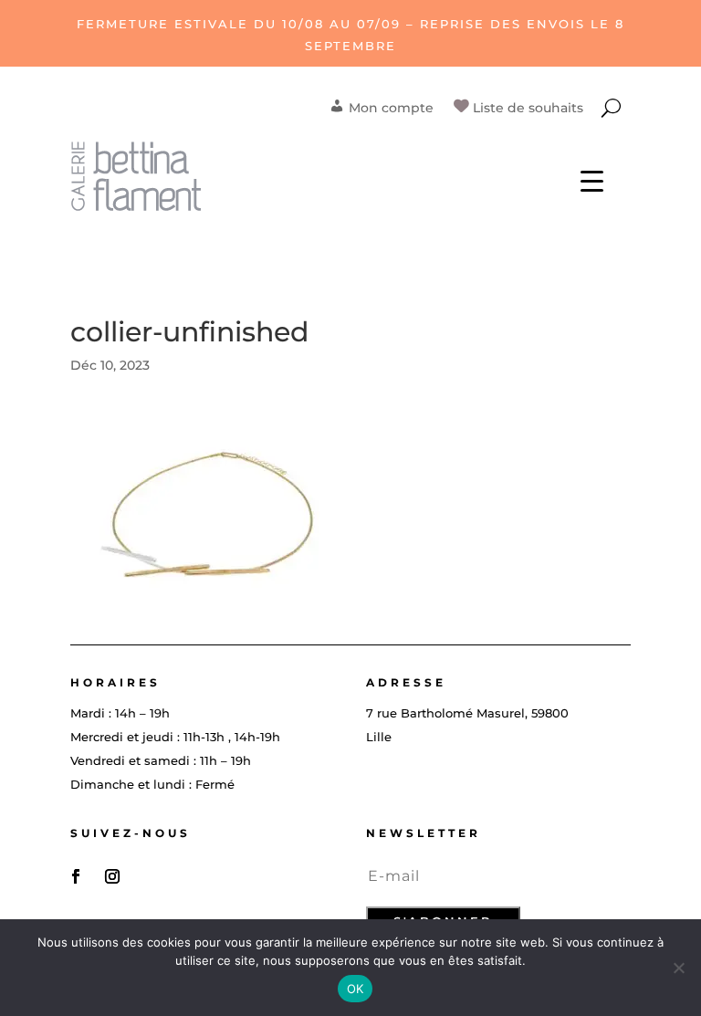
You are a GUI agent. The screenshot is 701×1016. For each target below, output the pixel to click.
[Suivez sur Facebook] (75, 876)
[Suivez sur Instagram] (112, 876)
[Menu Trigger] (592, 180)
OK (355, 988)
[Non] (678, 967)
